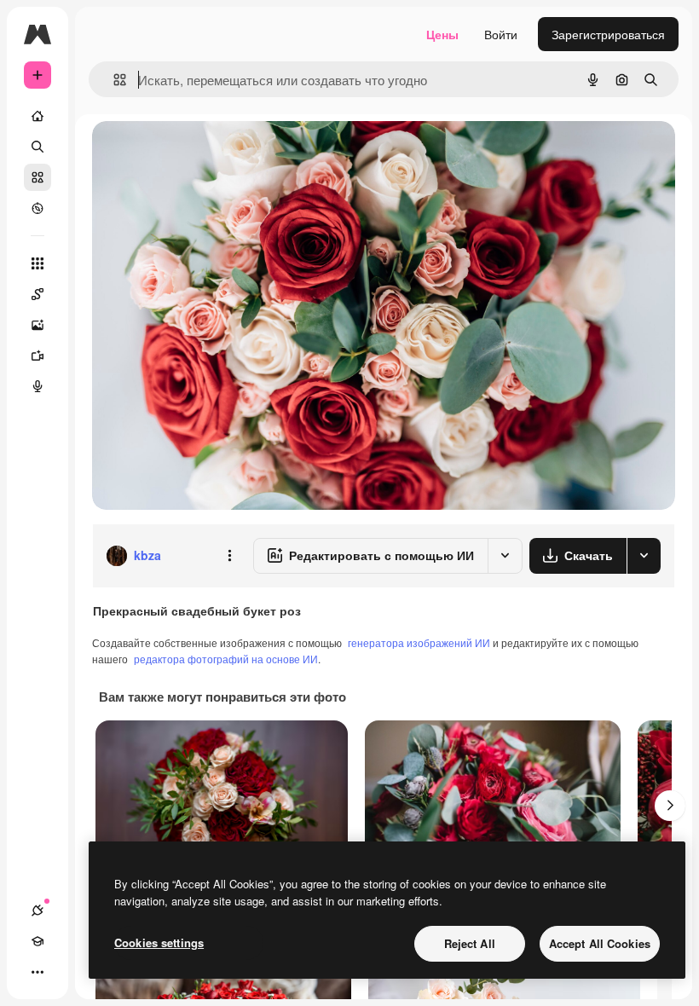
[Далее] (670, 805)
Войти (500, 34)
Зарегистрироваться (608, 34)
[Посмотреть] (37, 208)
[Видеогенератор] (37, 355)
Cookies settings (159, 942)
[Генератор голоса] (37, 386)
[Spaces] (37, 294)
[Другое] (37, 972)
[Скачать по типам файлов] (644, 556)
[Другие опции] (229, 556)
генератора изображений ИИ (419, 642)
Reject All (469, 943)
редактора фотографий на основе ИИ (226, 658)
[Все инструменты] (37, 263)
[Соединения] (37, 910)
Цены (442, 34)
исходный (206, 153)
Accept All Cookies (599, 943)
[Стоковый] (37, 177)
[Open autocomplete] (113, 79)
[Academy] (37, 941)
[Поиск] (37, 146)
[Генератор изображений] (37, 324)
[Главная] (37, 116)
